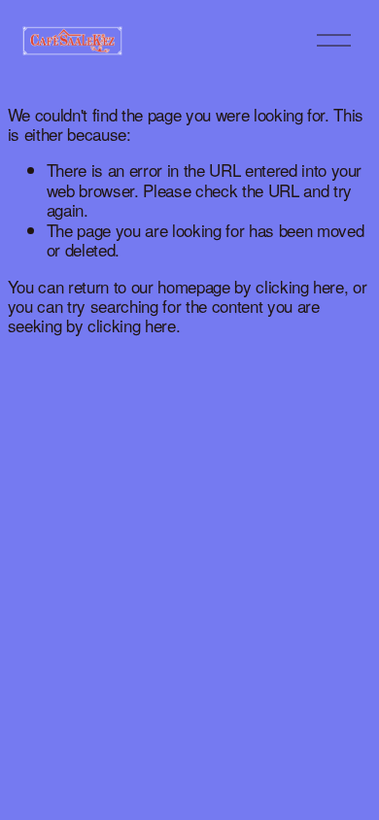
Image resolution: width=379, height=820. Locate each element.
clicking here (300, 286)
